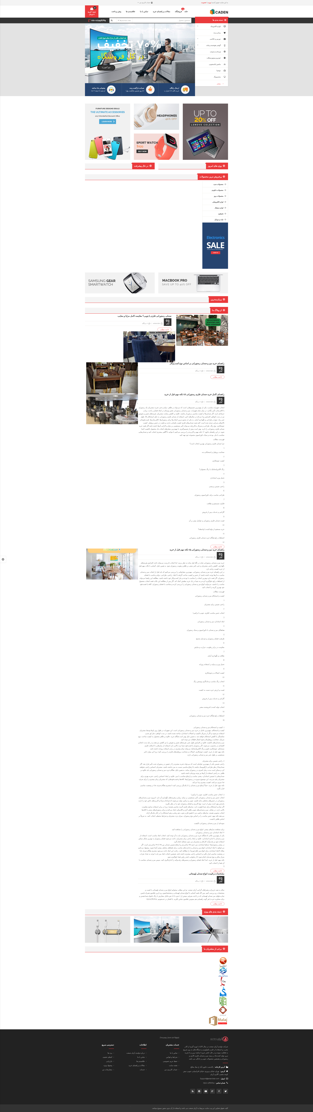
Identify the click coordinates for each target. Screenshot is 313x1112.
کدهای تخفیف (107, 1057)
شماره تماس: (220, 1083)
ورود (209, 2)
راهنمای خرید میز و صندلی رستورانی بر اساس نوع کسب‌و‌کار (197, 363)
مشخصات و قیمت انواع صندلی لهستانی (206, 873)
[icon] (225, 1091)
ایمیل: (223, 1079)
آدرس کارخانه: (220, 1067)
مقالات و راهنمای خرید (137, 1065)
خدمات (142, 1070)
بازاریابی (109, 1061)
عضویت (203, 2)
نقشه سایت (173, 1065)
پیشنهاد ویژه (108, 1065)
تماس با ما (173, 1053)
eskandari (156, 323)
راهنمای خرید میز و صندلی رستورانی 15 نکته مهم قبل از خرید (197, 549)
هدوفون (220, 214)
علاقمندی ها (140, 1061)
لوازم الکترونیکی (217, 202)
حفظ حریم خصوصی (170, 1061)
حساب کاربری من (170, 1070)
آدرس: (222, 1071)
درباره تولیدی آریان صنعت (135, 1053)
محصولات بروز (218, 196)
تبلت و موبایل (218, 219)
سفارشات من (107, 1070)
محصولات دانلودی (217, 190)
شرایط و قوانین (171, 1057)
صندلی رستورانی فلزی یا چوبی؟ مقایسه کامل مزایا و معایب (144, 316)
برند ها (110, 1053)
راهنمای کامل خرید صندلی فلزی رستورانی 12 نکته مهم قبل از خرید (194, 394)
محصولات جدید (218, 184)
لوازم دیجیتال (219, 208)
